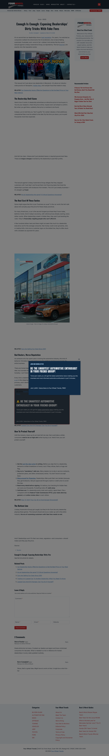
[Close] (79, 359)
